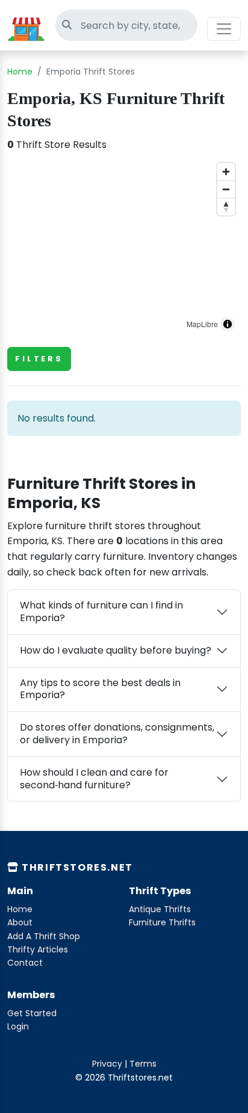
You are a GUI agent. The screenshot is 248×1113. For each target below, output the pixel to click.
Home (20, 72)
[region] (124, 247)
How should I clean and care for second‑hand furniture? (94, 778)
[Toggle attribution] (227, 324)
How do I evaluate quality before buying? (115, 650)
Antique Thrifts (160, 909)
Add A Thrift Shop (43, 936)
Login (18, 1026)
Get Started (32, 1013)
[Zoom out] (226, 189)
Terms (143, 1064)
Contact (25, 963)
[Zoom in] (226, 171)
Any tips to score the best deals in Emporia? (100, 689)
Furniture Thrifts (162, 922)
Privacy (107, 1064)
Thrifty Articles (37, 949)
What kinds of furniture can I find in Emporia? (101, 611)
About (20, 922)
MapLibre (202, 324)
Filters (39, 359)
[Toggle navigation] (224, 29)
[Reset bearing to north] (226, 206)
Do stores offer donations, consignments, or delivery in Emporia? (117, 733)
